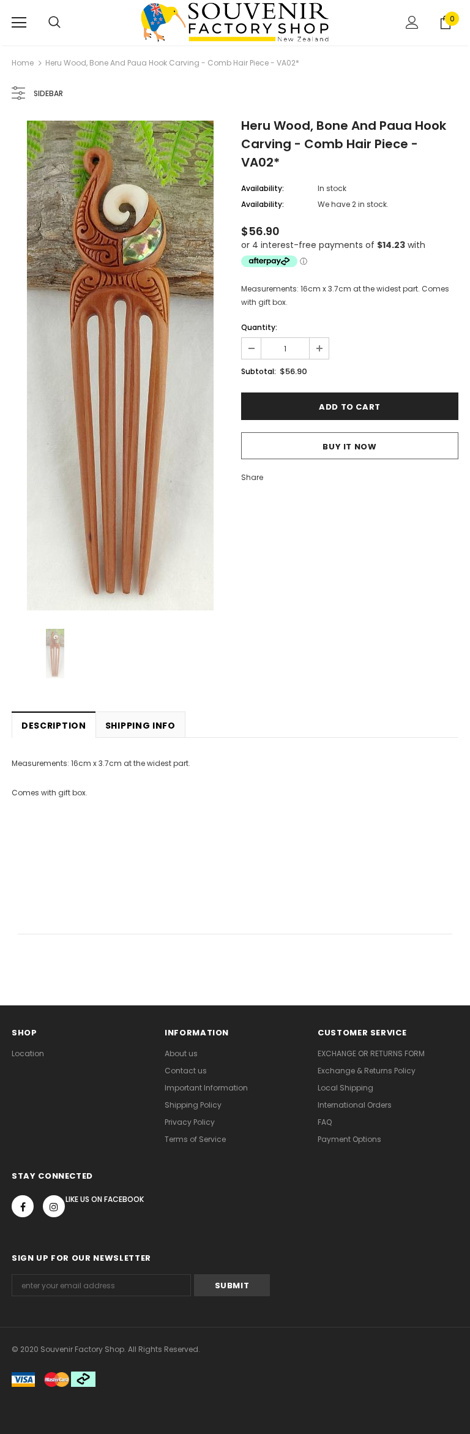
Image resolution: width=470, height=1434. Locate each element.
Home (23, 63)
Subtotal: (258, 371)
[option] (120, 365)
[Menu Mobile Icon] (19, 22)
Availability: (262, 188)
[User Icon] (412, 22)
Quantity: (259, 327)
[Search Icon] (54, 23)
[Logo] (235, 22)
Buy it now (350, 446)
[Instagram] (54, 1206)
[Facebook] (23, 1206)
